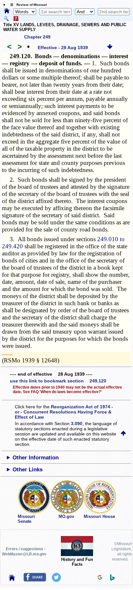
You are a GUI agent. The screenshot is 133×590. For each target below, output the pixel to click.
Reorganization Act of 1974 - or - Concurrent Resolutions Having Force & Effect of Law (64, 412)
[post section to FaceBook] (35, 580)
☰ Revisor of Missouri (27, 4)
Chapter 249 (37, 36)
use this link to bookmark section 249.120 (58, 380)
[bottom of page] (109, 47)
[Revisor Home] (12, 579)
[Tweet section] (56, 580)
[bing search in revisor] (112, 579)
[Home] (7, 11)
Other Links (28, 470)
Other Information (36, 458)
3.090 (76, 423)
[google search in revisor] (100, 578)
